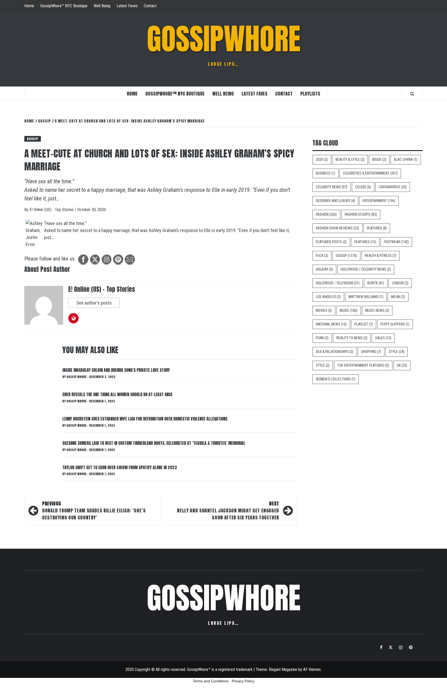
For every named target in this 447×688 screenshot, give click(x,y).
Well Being (102, 5)
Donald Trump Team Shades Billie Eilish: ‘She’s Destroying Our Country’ (94, 510)
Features (365, 242)
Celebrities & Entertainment (370, 173)
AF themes (312, 669)
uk (402, 365)
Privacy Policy (243, 681)
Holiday (324, 269)
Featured (377, 228)
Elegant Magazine (283, 669)
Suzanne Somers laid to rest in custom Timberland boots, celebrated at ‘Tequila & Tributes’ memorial (153, 443)
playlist (363, 324)
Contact (150, 5)
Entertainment (379, 201)
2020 (322, 159)
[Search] (412, 94)
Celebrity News (331, 187)
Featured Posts (331, 242)
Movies (324, 310)
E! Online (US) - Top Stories (52, 209)
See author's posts (94, 303)
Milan (398, 297)
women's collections (335, 379)
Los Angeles (328, 297)
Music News (377, 310)
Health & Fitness (380, 256)
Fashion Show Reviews (337, 228)
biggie (379, 159)
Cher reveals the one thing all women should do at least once (117, 394)
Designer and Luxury (335, 201)
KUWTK (375, 283)
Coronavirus (393, 187)
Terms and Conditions (210, 681)
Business (325, 173)
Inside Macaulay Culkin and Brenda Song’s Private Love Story (116, 370)
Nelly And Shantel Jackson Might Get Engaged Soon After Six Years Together (228, 510)
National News (331, 324)
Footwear (396, 242)
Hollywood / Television (338, 283)
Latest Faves (127, 5)
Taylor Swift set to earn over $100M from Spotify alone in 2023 (119, 467)
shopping (371, 352)
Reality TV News (351, 338)
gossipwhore (224, 38)
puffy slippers (395, 324)
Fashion (326, 214)
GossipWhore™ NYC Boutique (63, 5)
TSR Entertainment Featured (363, 365)
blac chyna (406, 159)
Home (29, 5)
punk (322, 338)
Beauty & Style (350, 159)
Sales (383, 338)
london (400, 283)
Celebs (363, 187)
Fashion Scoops (361, 214)
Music (348, 310)
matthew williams (365, 297)
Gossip (32, 138)
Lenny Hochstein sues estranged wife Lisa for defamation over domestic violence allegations (144, 419)
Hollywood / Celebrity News (366, 269)
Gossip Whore (76, 376)
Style (396, 352)
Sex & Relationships (334, 352)
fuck (322, 256)
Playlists (310, 93)
